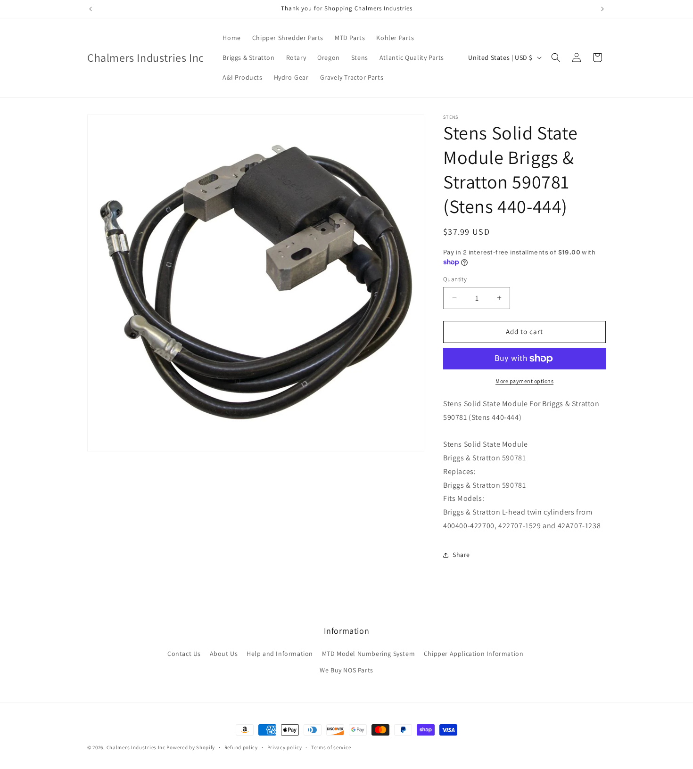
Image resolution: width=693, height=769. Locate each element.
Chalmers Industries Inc (136, 747)
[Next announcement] (602, 9)
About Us (224, 653)
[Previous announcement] (90, 9)
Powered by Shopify (190, 747)
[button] (555, 57)
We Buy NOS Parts (346, 670)
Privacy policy (284, 747)
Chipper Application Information (474, 653)
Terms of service (331, 747)
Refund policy (241, 747)
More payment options (524, 380)
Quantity (455, 279)
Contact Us (184, 653)
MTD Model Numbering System (368, 653)
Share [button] (461, 554)
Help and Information (280, 653)
